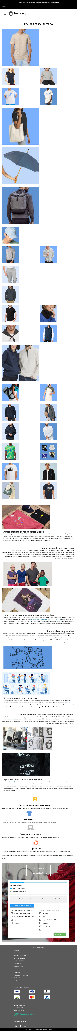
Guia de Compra (19, 953)
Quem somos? (18, 1008)
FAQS (15, 980)
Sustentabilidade (19, 1010)
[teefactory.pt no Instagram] (16, 1026)
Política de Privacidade (21, 975)
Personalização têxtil (20, 955)
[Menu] (5, 13)
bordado (58, 619)
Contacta (5, 6)
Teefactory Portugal (11, 782)
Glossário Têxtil (18, 966)
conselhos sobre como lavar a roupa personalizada (57, 784)
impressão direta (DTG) (46, 619)
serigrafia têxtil (35, 619)
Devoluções (17, 963)
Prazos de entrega (19, 961)
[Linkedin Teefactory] (25, 1026)
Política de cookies (19, 978)
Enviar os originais (19, 958)
